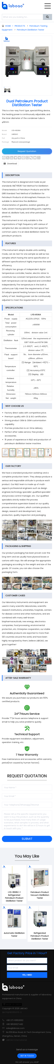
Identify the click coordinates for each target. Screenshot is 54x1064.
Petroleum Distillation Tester (30, 29)
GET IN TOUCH (27, 1055)
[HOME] (12, 5)
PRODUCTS (20, 26)
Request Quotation (27, 151)
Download (10, 163)
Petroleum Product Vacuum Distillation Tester (39, 895)
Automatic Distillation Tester (14, 934)
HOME (9, 26)
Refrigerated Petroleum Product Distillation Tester (40, 936)
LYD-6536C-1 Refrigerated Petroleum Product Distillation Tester (14, 896)
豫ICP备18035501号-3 (11, 1012)
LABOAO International (16, 1040)
